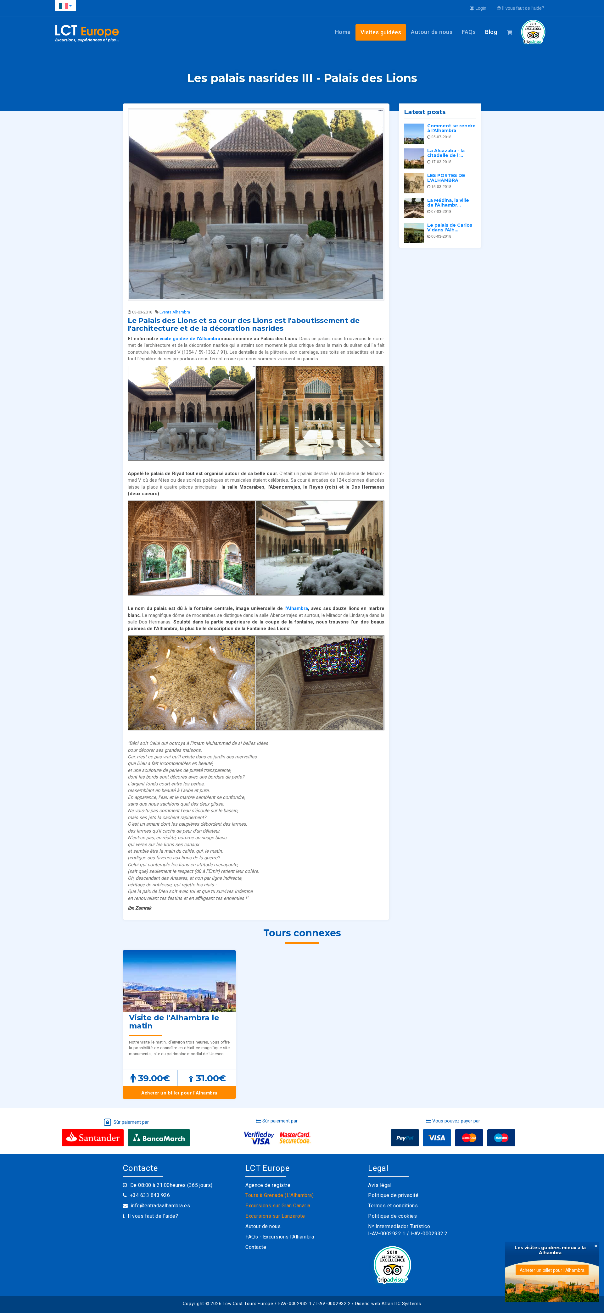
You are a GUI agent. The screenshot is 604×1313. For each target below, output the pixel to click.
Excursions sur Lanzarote (275, 1216)
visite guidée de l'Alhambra (190, 338)
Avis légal (379, 1185)
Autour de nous (431, 32)
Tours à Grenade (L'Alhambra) (279, 1195)
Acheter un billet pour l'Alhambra (179, 1092)
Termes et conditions (393, 1206)
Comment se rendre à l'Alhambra (451, 128)
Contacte (255, 1247)
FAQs (469, 32)
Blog (491, 32)
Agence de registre (267, 1185)
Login (480, 8)
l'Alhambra (296, 608)
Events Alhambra (174, 312)
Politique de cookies (392, 1216)
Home (343, 32)
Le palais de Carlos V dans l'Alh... (449, 227)
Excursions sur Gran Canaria (277, 1206)
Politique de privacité (393, 1195)
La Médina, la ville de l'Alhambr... (448, 202)
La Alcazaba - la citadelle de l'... (446, 153)
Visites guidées (381, 32)
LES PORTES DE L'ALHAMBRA (446, 178)
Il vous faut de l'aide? (522, 8)
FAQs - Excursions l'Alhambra (279, 1237)
